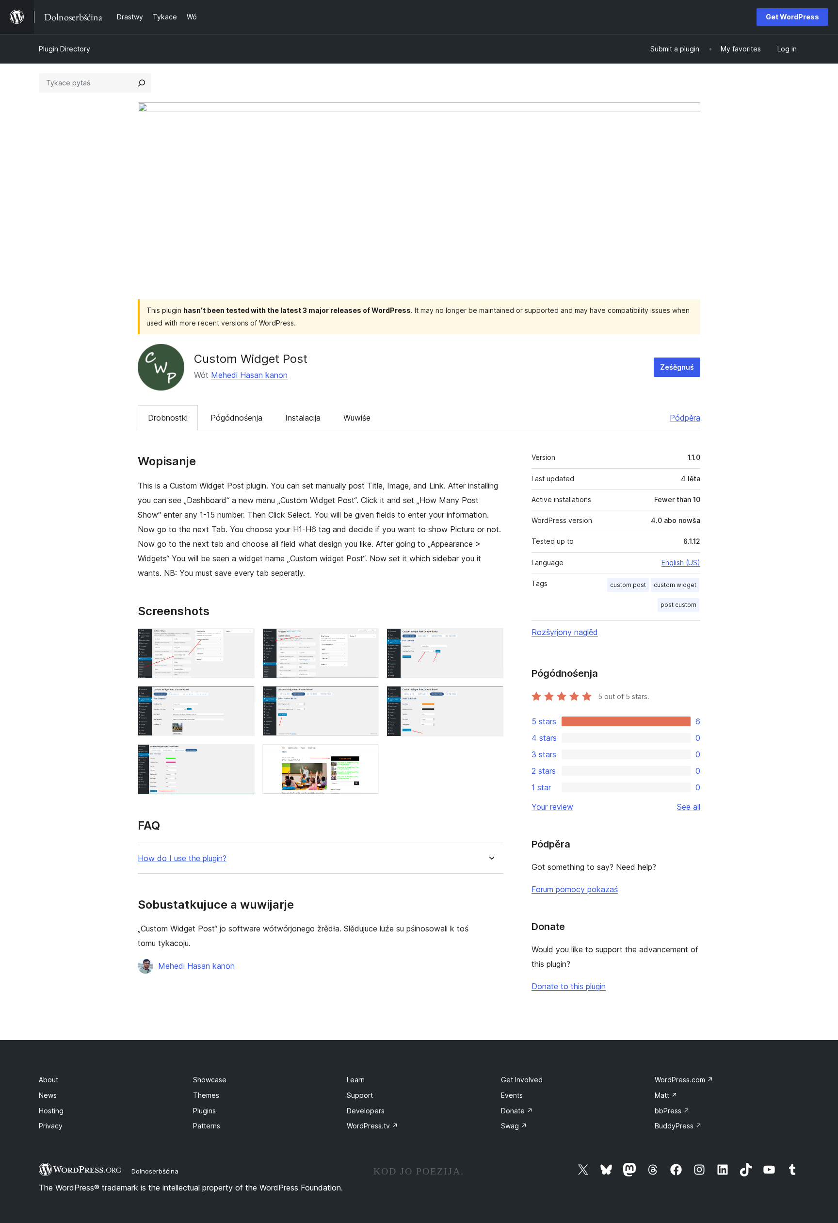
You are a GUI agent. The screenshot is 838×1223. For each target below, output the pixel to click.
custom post (628, 584)
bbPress (672, 1111)
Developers (366, 1111)
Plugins (204, 1111)
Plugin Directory (64, 49)
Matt (666, 1095)
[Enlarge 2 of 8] (366, 641)
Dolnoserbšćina (154, 1171)
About (48, 1080)
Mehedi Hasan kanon (249, 375)
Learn (356, 1080)
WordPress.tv (372, 1126)
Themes (206, 1095)
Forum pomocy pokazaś (575, 889)
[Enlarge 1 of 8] (241, 641)
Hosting (51, 1111)
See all (688, 807)
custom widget (675, 584)
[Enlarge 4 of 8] (241, 699)
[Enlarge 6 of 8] (490, 699)
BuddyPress (678, 1126)
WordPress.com (684, 1080)
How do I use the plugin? (182, 858)
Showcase (209, 1080)
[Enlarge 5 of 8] (366, 699)
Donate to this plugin (569, 986)
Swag (514, 1126)
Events (512, 1095)
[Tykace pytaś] (141, 83)
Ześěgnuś (677, 367)
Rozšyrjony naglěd (565, 632)
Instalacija (303, 418)
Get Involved (522, 1080)
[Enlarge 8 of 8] (366, 757)
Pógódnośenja (236, 418)
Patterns (206, 1126)
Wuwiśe (357, 418)
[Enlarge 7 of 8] (241, 757)
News (48, 1095)
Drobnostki (168, 418)
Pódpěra (685, 418)
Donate (517, 1111)
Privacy (51, 1126)
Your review (552, 807)
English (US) (680, 562)
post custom (678, 604)
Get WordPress (792, 17)
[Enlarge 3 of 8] (490, 641)
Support (360, 1095)
